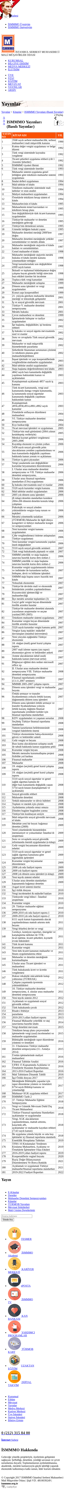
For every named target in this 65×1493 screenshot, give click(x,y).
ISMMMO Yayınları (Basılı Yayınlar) (43, 112)
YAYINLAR (15, 87)
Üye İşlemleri (15, 1414)
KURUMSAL (15, 60)
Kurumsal (13, 1396)
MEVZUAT (14, 84)
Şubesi (9, 1439)
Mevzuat (12, 1402)
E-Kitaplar (13, 1192)
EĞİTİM (12, 81)
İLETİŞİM (13, 69)
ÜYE (11, 75)
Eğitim (11, 1399)
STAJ (11, 78)
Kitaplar (17, 112)
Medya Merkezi (16, 1408)
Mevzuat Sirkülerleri (19, 1207)
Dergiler (12, 1195)
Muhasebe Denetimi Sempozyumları (27, 1198)
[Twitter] (62, 124)
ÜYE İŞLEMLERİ (29, 1439)
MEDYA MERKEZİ (19, 66)
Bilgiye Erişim (15, 1420)
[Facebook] (57, 124)
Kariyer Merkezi (16, 1411)
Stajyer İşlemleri (16, 1417)
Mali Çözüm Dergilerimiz (21, 1210)
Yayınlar (5, 112)
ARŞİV (12, 90)
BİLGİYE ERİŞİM (18, 63)
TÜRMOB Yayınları (19, 1204)
